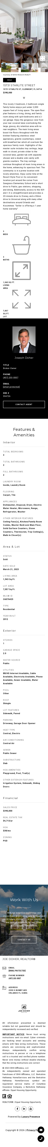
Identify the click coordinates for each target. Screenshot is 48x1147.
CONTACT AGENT (24, 404)
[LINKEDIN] (24, 1108)
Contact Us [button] (24, 940)
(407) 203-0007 (10, 377)
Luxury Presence (30, 1116)
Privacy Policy (35, 1130)
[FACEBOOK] (17, 1108)
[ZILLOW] (30, 1108)
